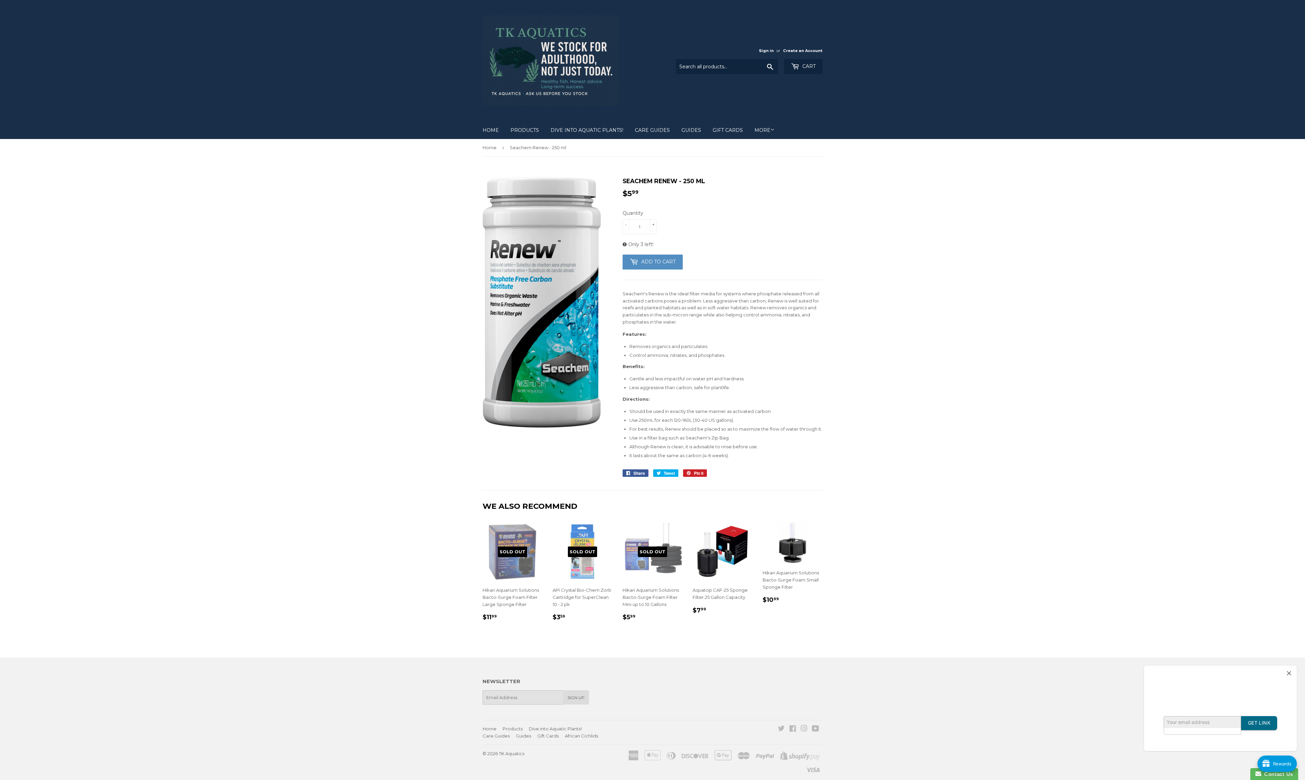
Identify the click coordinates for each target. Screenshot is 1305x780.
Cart (808, 66)
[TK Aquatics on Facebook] (792, 729)
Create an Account (802, 50)
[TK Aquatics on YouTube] (815, 729)
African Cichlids (581, 736)
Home (491, 130)
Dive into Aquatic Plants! (587, 130)
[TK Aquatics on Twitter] (781, 729)
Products (524, 130)
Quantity (633, 213)
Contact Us (1277, 774)
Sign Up (576, 697)
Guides (691, 130)
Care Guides (652, 130)
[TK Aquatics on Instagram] (804, 729)
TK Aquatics (511, 753)
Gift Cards (728, 130)
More (762, 130)
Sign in (766, 50)
